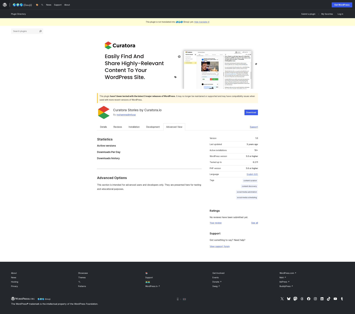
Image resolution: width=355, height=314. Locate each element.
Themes (82, 277)
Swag (216, 286)
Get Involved (218, 273)
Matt (283, 277)
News (13, 277)
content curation (250, 181)
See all (254, 222)
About (14, 273)
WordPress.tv (152, 286)
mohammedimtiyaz (126, 114)
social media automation (247, 192)
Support (254, 126)
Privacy (14, 286)
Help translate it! (201, 22)
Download (251, 112)
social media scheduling (247, 197)
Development (153, 126)
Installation (134, 126)
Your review (216, 222)
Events (215, 277)
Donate (217, 282)
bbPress (285, 282)
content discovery (249, 186)
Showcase (83, 273)
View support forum (220, 246)
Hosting (14, 282)
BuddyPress (286, 286)
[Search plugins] (40, 31)
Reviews (117, 126)
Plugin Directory (18, 14)
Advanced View (174, 126)
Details (103, 126)
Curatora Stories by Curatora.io (137, 110)
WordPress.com (288, 273)
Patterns (82, 286)
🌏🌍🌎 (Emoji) (44, 299)
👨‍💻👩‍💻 (147, 282)
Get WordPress (342, 5)
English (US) (252, 174)
